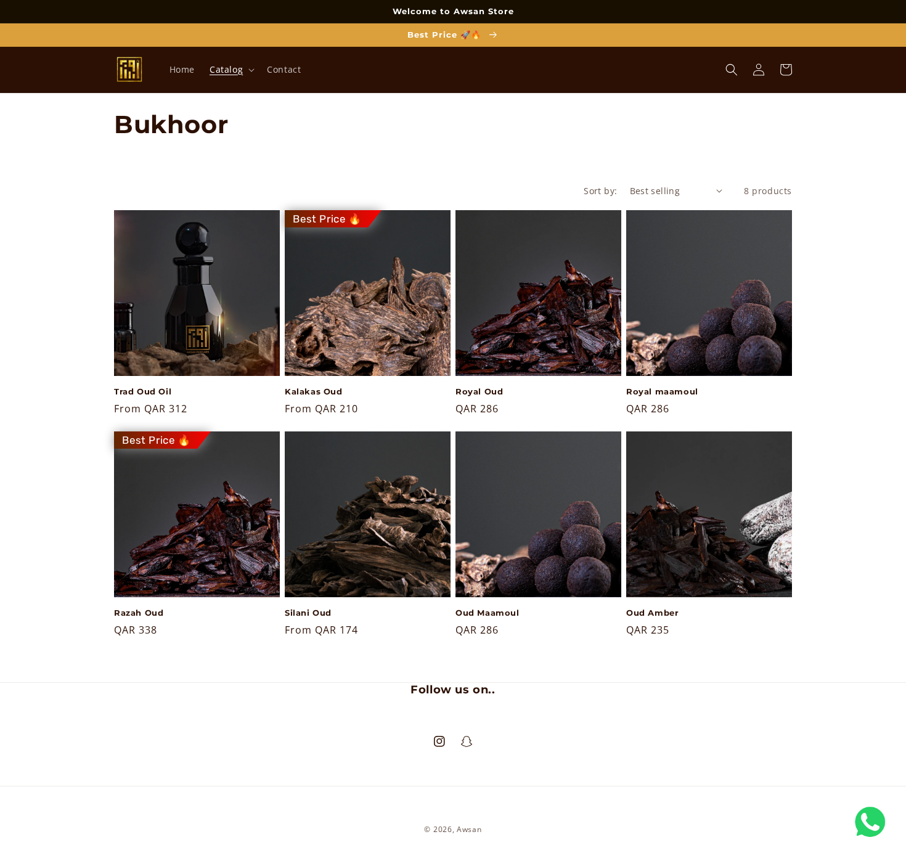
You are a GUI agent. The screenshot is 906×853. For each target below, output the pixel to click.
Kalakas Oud (314, 391)
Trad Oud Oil (142, 391)
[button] (230, 70)
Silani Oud (308, 613)
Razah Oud (138, 613)
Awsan (469, 829)
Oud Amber (652, 613)
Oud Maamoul (487, 613)
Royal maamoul (662, 391)
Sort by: (600, 191)
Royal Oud (479, 391)
